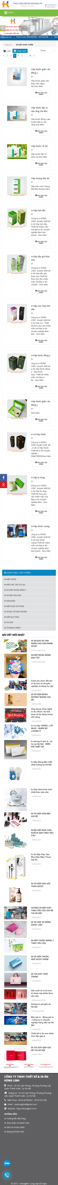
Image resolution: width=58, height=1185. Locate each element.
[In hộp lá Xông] (17, 485)
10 (30, 56)
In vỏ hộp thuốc (38, 434)
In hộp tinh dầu (38, 210)
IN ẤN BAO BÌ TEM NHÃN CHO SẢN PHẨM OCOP (42, 643)
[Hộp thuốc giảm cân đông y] (17, 76)
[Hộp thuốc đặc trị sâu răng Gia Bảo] (17, 113)
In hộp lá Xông (38, 477)
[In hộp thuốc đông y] (17, 363)
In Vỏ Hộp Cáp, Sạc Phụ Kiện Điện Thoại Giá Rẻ (41, 857)
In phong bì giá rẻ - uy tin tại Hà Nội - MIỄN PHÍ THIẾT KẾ (41, 744)
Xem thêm (38, 86)
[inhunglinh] (29, 4)
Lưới (8, 51)
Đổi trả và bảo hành (16, 1127)
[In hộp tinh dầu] (17, 218)
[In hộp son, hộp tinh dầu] (17, 313)
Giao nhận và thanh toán (18, 1122)
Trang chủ (8, 45)
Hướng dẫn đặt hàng (16, 1118)
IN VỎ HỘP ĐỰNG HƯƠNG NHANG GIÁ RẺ (41, 697)
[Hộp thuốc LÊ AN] (17, 151)
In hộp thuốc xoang (40, 526)
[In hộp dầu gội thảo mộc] (17, 264)
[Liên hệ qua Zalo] (7, 1163)
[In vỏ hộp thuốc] (17, 442)
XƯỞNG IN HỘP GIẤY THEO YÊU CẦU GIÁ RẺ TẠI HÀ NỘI (42, 910)
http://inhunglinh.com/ (26, 1108)
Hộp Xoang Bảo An (40, 178)
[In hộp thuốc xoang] (17, 531)
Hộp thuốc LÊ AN (39, 146)
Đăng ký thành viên (15, 1131)
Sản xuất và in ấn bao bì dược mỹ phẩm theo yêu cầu (42, 993)
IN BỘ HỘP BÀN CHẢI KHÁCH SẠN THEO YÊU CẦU (42, 833)
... (25, 56)
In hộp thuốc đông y (40, 355)
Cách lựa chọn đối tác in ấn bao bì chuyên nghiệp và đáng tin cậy (42, 683)
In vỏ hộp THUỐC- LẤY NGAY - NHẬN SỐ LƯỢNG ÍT (42, 728)
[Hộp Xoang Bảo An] (17, 186)
